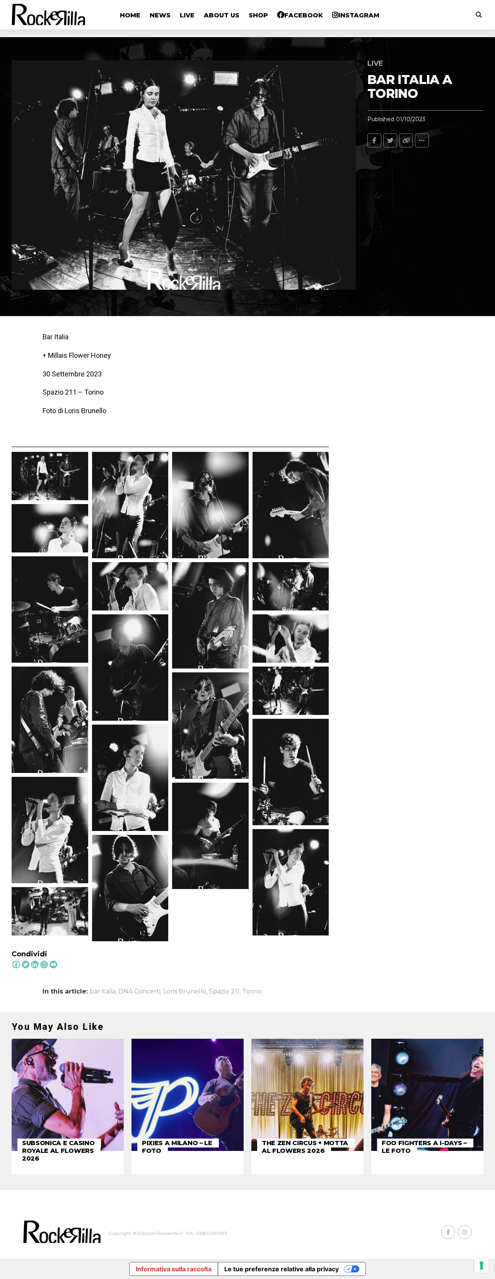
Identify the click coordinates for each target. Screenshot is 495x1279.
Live (187, 15)
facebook (303, 15)
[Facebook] (16, 964)
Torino (252, 991)
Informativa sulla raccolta (174, 1269)
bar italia (103, 991)
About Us (221, 15)
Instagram (358, 15)
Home (130, 15)
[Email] (53, 964)
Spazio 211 (224, 991)
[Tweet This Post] (390, 140)
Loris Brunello (185, 991)
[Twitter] (25, 964)
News (160, 15)
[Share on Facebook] (374, 140)
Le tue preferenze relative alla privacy (281, 1269)
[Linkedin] (35, 964)
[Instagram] (44, 964)
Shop (258, 15)
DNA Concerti (139, 991)
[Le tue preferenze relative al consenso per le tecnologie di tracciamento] (481, 1265)
